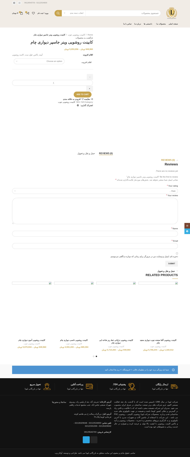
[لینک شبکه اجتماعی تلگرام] (14, 3)
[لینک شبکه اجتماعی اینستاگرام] (19, 3)
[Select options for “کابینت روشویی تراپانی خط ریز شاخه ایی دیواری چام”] (98, 292)
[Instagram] (93, 439)
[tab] (106, 153)
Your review (172, 195)
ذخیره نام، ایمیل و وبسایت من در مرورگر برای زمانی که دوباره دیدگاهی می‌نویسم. (144, 256)
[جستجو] (58, 13)
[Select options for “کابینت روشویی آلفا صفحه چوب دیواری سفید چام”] (140, 292)
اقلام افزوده (87, 62)
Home (90, 35)
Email (175, 241)
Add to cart (83, 94)
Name (174, 228)
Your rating (172, 186)
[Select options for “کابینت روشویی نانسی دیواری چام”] (56, 292)
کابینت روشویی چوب (76, 35)
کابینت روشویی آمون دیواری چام (31, 340)
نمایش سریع (140, 299)
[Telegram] (86, 439)
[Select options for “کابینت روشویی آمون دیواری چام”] (14, 292)
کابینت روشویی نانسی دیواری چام (74, 340)
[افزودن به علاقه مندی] (140, 286)
